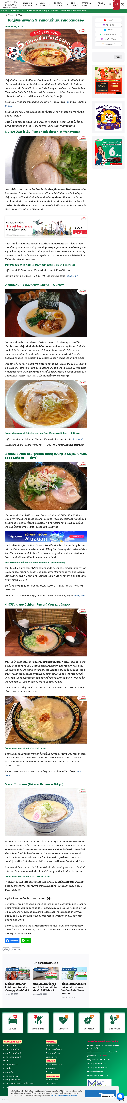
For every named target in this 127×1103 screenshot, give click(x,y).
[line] (123, 1099)
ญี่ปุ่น (6, 949)
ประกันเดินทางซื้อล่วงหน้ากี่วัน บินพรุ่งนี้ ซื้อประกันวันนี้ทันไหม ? (45, 987)
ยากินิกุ (8, 106)
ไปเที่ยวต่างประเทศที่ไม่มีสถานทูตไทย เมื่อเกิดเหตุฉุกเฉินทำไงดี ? (17, 987)
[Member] (122, 4)
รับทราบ (100, 1093)
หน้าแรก (4, 10)
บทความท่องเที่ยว (33, 10)
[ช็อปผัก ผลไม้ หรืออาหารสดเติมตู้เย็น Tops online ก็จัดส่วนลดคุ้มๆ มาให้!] (108, 93)
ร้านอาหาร (16, 949)
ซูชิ (68, 102)
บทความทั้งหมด (16, 10)
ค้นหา (118, 57)
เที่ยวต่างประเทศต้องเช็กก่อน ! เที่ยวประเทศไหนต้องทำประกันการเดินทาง (74, 988)
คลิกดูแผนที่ (72, 276)
